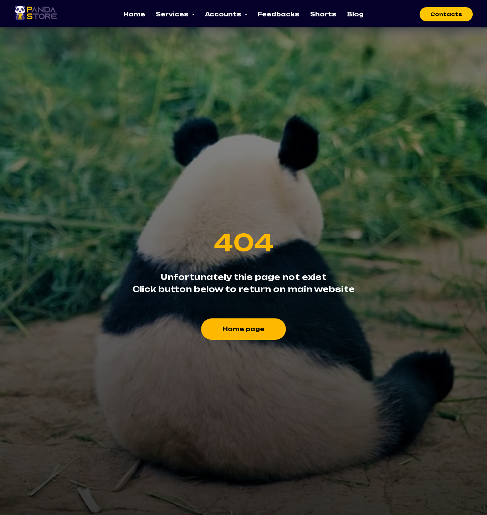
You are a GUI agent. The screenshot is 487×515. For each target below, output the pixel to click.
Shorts (323, 14)
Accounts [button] (224, 14)
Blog (355, 14)
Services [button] (173, 14)
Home (134, 14)
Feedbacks (278, 14)
